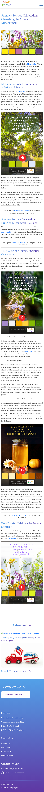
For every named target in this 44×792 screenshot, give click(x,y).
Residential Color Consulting (12, 718)
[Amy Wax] (7, 3)
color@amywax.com (12, 768)
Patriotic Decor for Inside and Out (16, 671)
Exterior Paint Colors (18, 243)
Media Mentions (7, 755)
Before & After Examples (10, 726)
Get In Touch (6, 747)
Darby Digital (13, 788)
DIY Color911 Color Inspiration (13, 730)
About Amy (5, 743)
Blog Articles (6, 751)
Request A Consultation (15, 695)
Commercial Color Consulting (12, 722)
